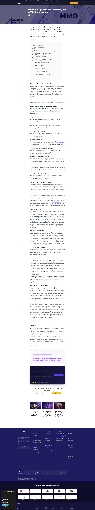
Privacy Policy (71, 478)
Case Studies (45, 3)
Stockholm (36, 507)
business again (61, 142)
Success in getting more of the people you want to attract (46, 51)
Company (56, 3)
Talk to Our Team (73, 3)
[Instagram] (21, 441)
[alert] (8, 499)
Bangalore (71, 508)
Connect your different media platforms (43, 76)
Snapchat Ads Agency (48, 436)
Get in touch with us (51, 339)
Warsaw (62, 507)
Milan (71, 506)
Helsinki (53, 507)
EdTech (35, 465)
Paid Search (35, 435)
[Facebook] (28, 441)
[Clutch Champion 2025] (59, 491)
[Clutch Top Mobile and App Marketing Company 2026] (23, 497)
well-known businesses (56, 201)
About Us (69, 454)
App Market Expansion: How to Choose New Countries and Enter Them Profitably (47, 358)
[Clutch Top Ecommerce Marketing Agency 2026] (35, 497)
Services (34, 3)
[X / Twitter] (26, 441)
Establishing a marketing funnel (41, 66)
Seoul (62, 508)
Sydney (53, 508)
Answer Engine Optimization (37, 452)
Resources (51, 3)
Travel (19, 465)
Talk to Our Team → (58, 375)
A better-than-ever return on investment (43, 53)
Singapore (36, 508)
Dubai (17, 508)
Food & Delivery (24, 465)
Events (69, 436)
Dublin (18, 506)
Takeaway (34, 77)
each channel (58, 110)
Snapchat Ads (35, 449)
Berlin (26, 506)
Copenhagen (45, 507)
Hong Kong (45, 508)
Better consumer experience (40, 56)
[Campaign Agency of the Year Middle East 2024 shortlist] (71, 491)
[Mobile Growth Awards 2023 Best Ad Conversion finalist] (35, 491)
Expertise (39, 3)
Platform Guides (70, 440)
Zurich (27, 507)
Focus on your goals (39, 65)
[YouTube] (23, 441)
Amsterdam (18, 507)
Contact (69, 458)
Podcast (69, 438)
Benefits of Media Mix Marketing (39, 47)
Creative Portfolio (71, 443)
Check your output (38, 73)
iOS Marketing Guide (71, 447)
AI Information (70, 450)
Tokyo (26, 508)
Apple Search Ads (47, 440)
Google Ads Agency (48, 438)
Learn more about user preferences (42, 62)
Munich (36, 506)
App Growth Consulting (37, 442)
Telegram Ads (35, 445)
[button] (8, 506)
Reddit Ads (35, 447)
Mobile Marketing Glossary (72, 448)
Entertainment (30, 465)
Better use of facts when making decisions (43, 59)
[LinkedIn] (19, 441)
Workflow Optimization (39, 60)
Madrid (62, 506)
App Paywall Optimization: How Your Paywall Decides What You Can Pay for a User (47, 360)
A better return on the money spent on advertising (45, 57)
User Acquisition (47, 443)
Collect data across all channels (41, 69)
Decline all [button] (12, 504)
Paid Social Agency (48, 447)
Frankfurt (45, 506)
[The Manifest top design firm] (71, 497)
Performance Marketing (48, 445)
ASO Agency (47, 448)
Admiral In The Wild (71, 456)
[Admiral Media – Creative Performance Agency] (19, 3)
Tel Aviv (71, 507)
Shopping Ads (35, 438)
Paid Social (35, 433)
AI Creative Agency (59, 436)
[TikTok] (19, 444)
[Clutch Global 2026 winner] (47, 491)
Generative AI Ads (59, 438)
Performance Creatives (37, 440)
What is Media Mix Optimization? (38, 45)
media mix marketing (35, 26)
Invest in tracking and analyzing (41, 68)
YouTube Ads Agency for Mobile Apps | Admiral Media (42, 353)
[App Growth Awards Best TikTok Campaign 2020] (47, 497)
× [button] (14, 490)
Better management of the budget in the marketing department (44, 49)
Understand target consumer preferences (43, 74)
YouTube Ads (35, 437)
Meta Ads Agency (47, 433)
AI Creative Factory (59, 433)
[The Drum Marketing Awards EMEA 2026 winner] (23, 491)
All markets (76, 503)
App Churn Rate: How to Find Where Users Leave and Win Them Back (45, 356)
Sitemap (76, 478)
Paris (53, 506)
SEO (34, 345)
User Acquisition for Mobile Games (49, 451)
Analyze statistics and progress (41, 71)
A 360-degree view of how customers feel (43, 54)
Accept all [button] (5, 504)
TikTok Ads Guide (70, 445)
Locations (21, 503)
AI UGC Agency (59, 440)
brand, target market (44, 187)
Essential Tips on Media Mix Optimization (40, 63)
